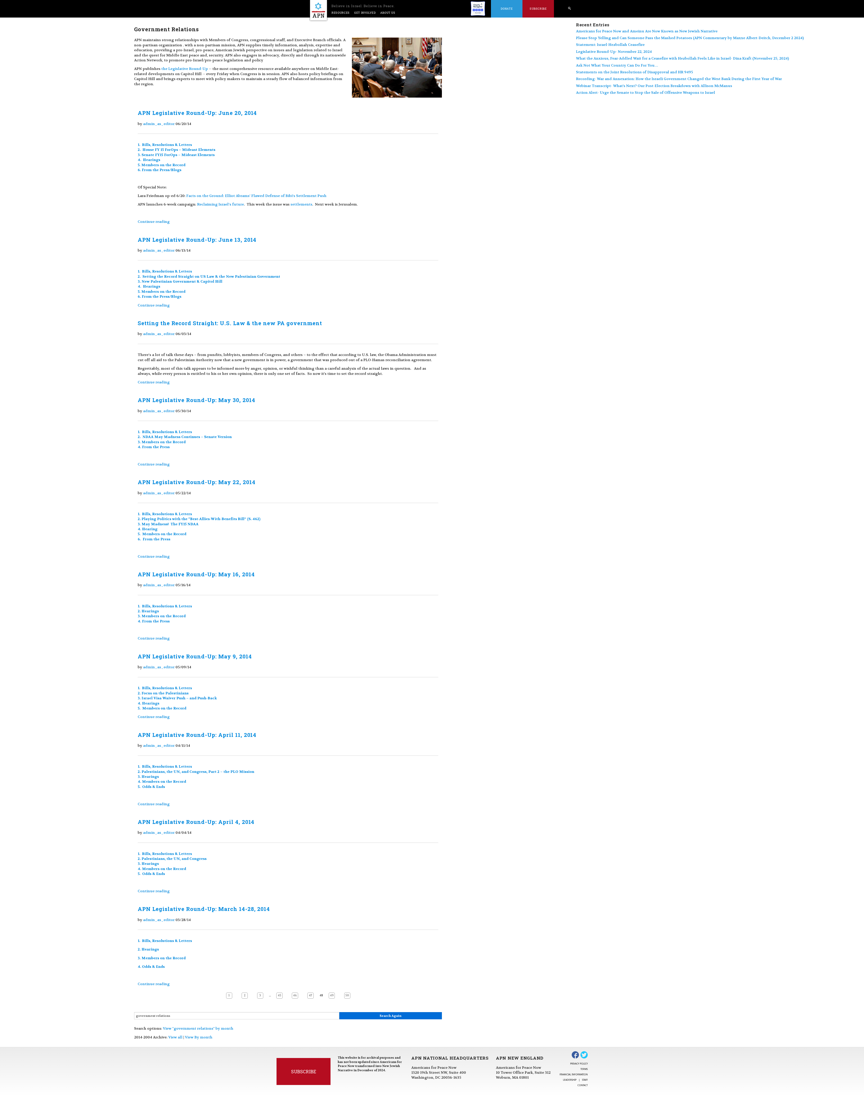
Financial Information (574, 1074)
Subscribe (538, 8)
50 (347, 995)
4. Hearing (148, 529)
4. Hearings (149, 159)
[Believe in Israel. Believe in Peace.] (318, 10)
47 (310, 995)
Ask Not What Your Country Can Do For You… (617, 65)
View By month (198, 1037)
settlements (301, 204)
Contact (582, 1085)
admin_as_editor (159, 123)
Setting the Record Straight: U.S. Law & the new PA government (230, 323)
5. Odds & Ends (151, 786)
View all (175, 1037)
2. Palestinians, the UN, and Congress (172, 858)
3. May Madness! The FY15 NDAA (168, 524)
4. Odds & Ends (151, 966)
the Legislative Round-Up (184, 68)
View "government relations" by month (198, 1028)
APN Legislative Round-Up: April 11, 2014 (197, 734)
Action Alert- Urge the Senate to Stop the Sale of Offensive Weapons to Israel (645, 92)
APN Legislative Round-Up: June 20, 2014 (197, 112)
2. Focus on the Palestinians (163, 693)
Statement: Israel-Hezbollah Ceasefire (610, 44)
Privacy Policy (579, 1063)
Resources (340, 12)
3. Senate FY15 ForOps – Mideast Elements (176, 154)
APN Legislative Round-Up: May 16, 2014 (196, 574)
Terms (584, 1069)
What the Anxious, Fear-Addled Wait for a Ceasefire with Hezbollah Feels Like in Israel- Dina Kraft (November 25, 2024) (682, 58)
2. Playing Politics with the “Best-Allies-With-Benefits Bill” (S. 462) (199, 519)
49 (332, 995)
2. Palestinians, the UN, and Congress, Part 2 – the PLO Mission (196, 771)
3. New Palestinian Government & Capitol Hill (180, 281)
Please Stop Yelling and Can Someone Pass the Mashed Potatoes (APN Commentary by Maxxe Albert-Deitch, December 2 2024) (690, 38)
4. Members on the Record (162, 781)
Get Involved (365, 12)
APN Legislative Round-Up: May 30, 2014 (196, 400)
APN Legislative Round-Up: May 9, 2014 (195, 656)
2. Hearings (148, 611)
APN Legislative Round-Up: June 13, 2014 (197, 239)
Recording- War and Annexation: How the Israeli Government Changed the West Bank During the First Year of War (679, 78)
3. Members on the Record (162, 442)
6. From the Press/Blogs (159, 170)
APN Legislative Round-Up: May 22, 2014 (196, 482)
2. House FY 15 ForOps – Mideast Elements (176, 149)
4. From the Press (154, 447)
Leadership (569, 1079)
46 (295, 995)
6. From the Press (154, 539)
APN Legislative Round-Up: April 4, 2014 (196, 821)
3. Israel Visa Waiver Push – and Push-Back (177, 698)
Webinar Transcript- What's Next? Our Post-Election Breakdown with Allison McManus (654, 85)
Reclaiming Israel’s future (220, 204)
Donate (507, 8)
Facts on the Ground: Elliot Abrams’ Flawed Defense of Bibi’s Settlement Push (256, 195)
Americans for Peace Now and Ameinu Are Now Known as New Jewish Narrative (647, 31)
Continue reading (154, 221)
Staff (585, 1079)
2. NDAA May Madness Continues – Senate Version (185, 436)
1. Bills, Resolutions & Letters (165, 144)
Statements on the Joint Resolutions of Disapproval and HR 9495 (634, 72)
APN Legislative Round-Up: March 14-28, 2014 (204, 909)
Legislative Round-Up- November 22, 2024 (614, 51)
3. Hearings (148, 776)
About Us (387, 12)
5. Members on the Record (161, 165)
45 (279, 995)
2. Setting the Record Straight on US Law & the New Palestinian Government (209, 276)
